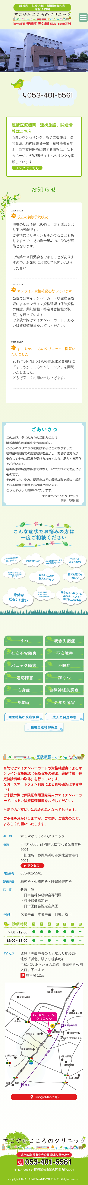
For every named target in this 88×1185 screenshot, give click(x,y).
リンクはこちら (27, 168)
